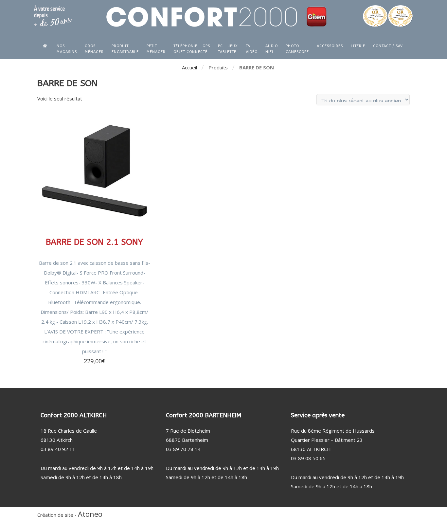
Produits (218, 67)
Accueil (189, 67)
